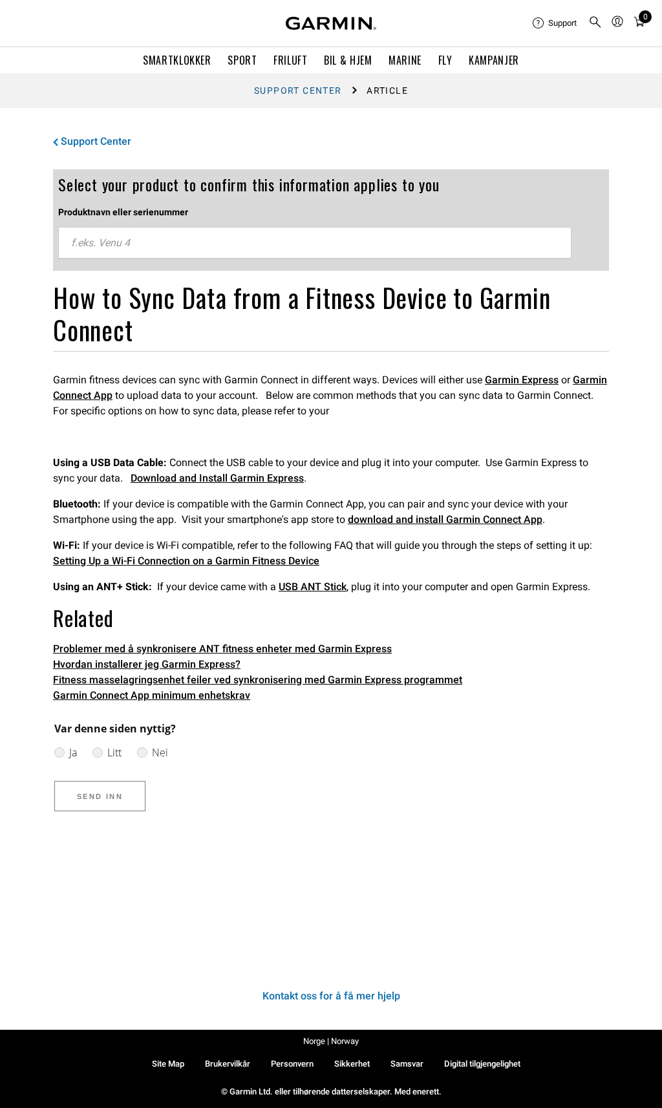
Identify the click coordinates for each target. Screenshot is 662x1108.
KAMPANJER (494, 60)
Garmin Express (522, 380)
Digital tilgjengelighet (482, 1064)
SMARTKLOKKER (177, 60)
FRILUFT (290, 60)
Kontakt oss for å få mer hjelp (331, 996)
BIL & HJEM (348, 60)
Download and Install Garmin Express (217, 478)
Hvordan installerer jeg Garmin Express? (146, 664)
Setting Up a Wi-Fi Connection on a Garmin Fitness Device (186, 561)
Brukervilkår (227, 1064)
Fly (445, 60)
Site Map (168, 1064)
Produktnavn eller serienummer (123, 212)
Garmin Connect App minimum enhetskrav (151, 695)
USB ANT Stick (313, 587)
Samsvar (406, 1064)
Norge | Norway (331, 1041)
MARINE (405, 60)
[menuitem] (555, 23)
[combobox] (314, 243)
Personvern (292, 1064)
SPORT (242, 60)
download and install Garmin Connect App (445, 519)
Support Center (298, 90)
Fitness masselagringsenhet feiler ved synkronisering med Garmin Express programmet (257, 680)
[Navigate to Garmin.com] (331, 23)
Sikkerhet (352, 1064)
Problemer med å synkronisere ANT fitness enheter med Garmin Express (222, 649)
